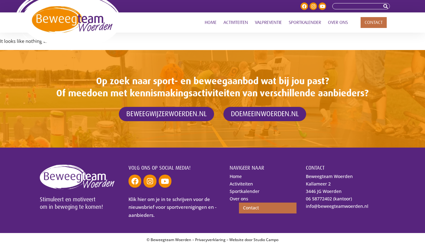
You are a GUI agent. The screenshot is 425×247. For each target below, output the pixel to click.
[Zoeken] (386, 6)
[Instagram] (313, 6)
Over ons (338, 22)
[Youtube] (322, 6)
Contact (374, 22)
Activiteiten (235, 22)
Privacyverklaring (210, 239)
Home (211, 22)
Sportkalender (305, 22)
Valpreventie (268, 22)
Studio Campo (266, 239)
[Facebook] (304, 6)
